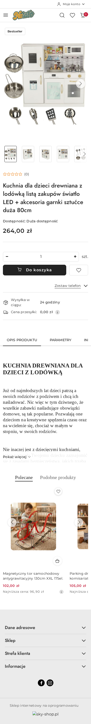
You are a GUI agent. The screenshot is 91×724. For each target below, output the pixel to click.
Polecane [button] (24, 477)
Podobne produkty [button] (58, 477)
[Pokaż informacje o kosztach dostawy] (57, 312)
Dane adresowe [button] (20, 627)
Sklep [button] (10, 640)
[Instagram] (50, 682)
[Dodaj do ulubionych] (78, 270)
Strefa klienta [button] (17, 653)
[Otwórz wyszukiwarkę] (62, 15)
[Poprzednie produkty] (12, 522)
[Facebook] (41, 682)
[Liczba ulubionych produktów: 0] (72, 15)
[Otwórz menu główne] (5, 15)
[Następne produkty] (78, 522)
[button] (80, 84)
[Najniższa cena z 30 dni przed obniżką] (61, 591)
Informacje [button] (15, 666)
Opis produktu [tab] (22, 340)
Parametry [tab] (60, 340)
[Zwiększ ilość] (75, 257)
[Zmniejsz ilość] (6, 257)
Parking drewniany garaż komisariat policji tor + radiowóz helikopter (31, 576)
